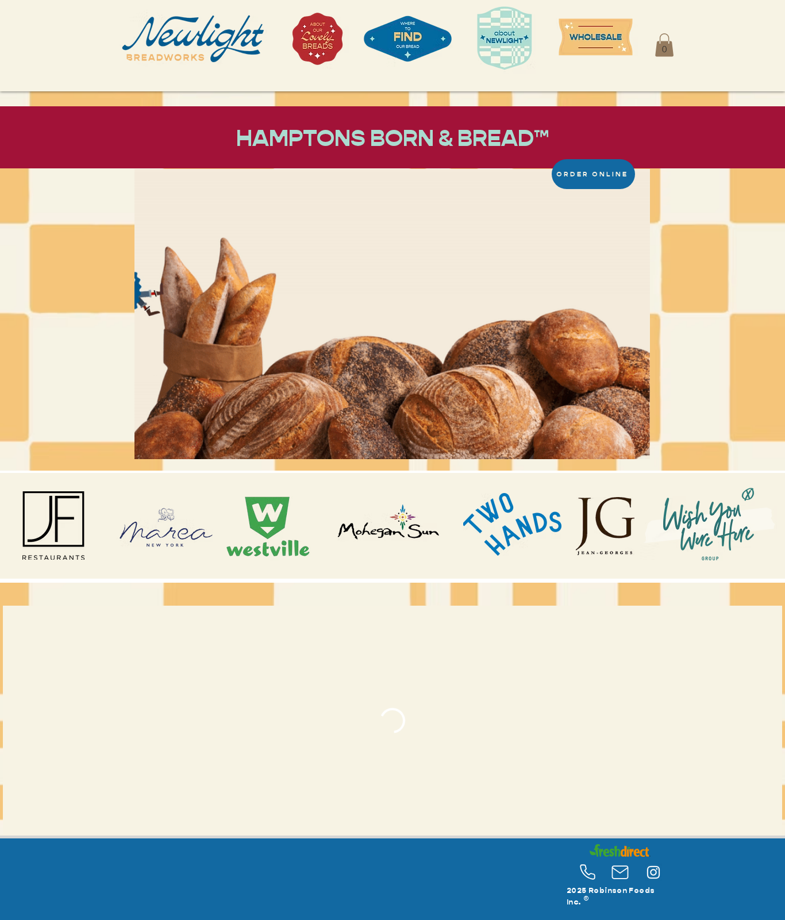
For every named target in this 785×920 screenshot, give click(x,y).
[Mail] (620, 872)
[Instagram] (653, 872)
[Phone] (587, 872)
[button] (664, 45)
